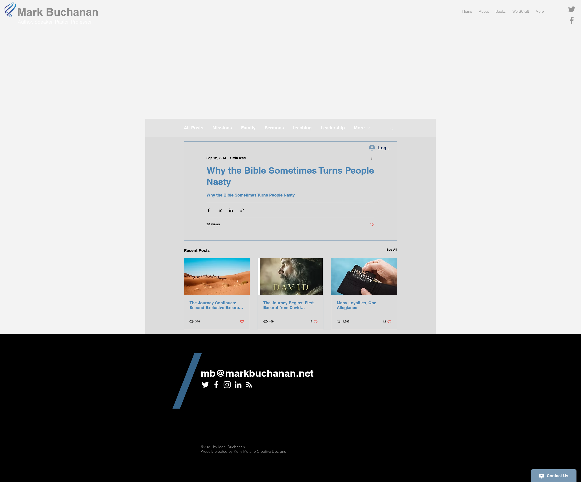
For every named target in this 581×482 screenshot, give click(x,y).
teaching (302, 127)
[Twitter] (571, 9)
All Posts (193, 127)
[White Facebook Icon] (216, 384)
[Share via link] (242, 210)
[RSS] (249, 384)
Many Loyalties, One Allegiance (356, 305)
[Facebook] (571, 20)
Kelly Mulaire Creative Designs (260, 451)
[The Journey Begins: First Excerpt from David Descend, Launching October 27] (290, 276)
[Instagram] (227, 384)
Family (248, 127)
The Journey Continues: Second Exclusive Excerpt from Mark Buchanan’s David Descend (215, 305)
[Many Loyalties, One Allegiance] (364, 276)
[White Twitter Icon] (205, 384)
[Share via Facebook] (209, 210)
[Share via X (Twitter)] (220, 210)
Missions (222, 127)
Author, (26, 22)
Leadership (333, 127)
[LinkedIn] (238, 384)
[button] (391, 128)
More (359, 127)
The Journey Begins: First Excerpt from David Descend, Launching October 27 (288, 305)
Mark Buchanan (57, 11)
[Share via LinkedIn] (231, 210)
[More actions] (371, 158)
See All (392, 249)
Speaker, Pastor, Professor (63, 22)
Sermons (274, 127)
